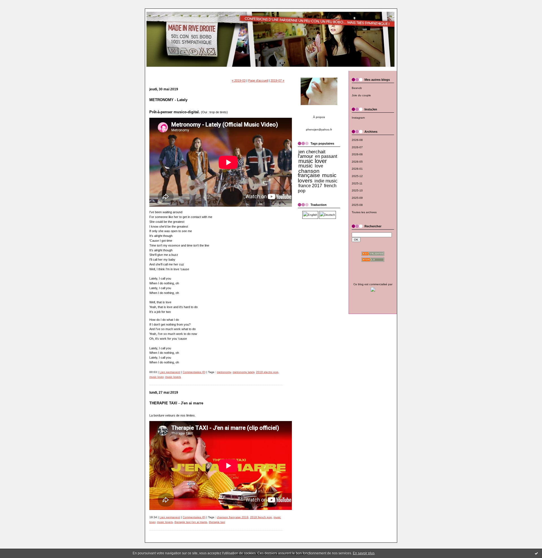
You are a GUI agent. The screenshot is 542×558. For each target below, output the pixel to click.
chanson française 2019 (232, 517)
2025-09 (357, 197)
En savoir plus (364, 553)
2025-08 (357, 204)
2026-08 (357, 139)
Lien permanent (169, 372)
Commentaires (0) (194, 372)
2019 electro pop (267, 372)
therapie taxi (217, 522)
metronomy (224, 372)
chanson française (309, 173)
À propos (319, 117)
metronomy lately (243, 372)
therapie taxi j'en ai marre (190, 522)
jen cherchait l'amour (311, 154)
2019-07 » (277, 80)
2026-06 (357, 154)
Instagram (358, 117)
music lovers (173, 376)
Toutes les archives (364, 212)
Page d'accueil (258, 80)
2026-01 (357, 168)
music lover (156, 376)
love (319, 166)
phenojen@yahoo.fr (319, 129)
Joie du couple (361, 95)
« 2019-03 (239, 80)
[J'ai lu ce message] (536, 553)
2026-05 (357, 161)
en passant (326, 156)
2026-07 (357, 147)
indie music (325, 180)
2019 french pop (261, 517)
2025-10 (357, 190)
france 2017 (310, 185)
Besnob (357, 88)
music (305, 166)
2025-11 (357, 183)
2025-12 (357, 176)
